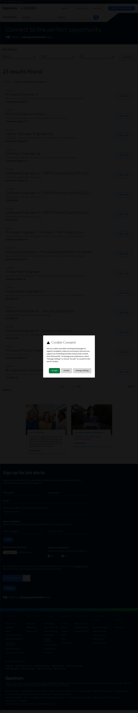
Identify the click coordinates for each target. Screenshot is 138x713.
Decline (66, 371)
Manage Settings (82, 371)
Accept (54, 371)
